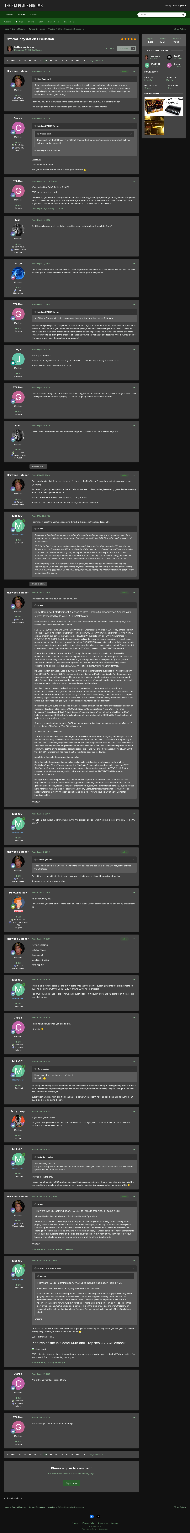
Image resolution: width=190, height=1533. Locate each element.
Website (9, 15)
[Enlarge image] (85, 169)
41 (72, 60)
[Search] (183, 14)
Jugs (18, 349)
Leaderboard (70, 22)
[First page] (7, 60)
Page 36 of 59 (96, 60)
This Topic (171, 15)
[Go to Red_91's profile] (169, 57)
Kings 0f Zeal (19, 919)
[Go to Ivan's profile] (18, 229)
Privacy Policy (88, 1523)
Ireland (18, 150)
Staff (41, 22)
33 (30, 60)
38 (56, 60)
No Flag (18, 1138)
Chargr (20, 290)
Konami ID (36, 159)
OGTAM (19, 98)
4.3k (19, 205)
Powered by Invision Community (95, 1529)
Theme (75, 1523)
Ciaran (18, 118)
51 (19, 373)
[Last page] (84, 60)
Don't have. (20, 247)
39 (61, 60)
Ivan (17, 219)
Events (31, 22)
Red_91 (177, 56)
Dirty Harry (18, 1111)
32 (25, 60)
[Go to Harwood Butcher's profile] (10, 48)
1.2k (19, 288)
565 (19, 917)
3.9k (19, 95)
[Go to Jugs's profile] (18, 359)
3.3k (19, 142)
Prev (13, 60)
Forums (19, 22)
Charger (18, 263)
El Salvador (18, 293)
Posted (41, 71)
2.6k (19, 540)
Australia (18, 376)
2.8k (19, 1135)
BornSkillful (19, 145)
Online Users (53, 22)
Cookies (114, 1523)
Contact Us (103, 1523)
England (18, 208)
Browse (21, 15)
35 (40, 60)
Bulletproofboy (18, 892)
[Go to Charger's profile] (18, 273)
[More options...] (134, 71)
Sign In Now (71, 1483)
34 (35, 60)
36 (46, 60)
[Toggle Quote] (35, 79)
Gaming (38, 50)
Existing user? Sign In (174, 6)
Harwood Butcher (26, 47)
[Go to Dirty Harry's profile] (18, 1121)
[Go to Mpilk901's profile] (18, 525)
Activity (33, 15)
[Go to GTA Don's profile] (18, 191)
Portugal (18, 252)
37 (51, 60)
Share (110, 48)
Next (78, 60)
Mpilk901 (18, 515)
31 (19, 60)
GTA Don (18, 181)
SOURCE (36, 802)
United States (18, 101)
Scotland (18, 543)
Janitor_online (20, 249)
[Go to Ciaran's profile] (18, 128)
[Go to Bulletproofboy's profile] (18, 902)
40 (67, 60)
